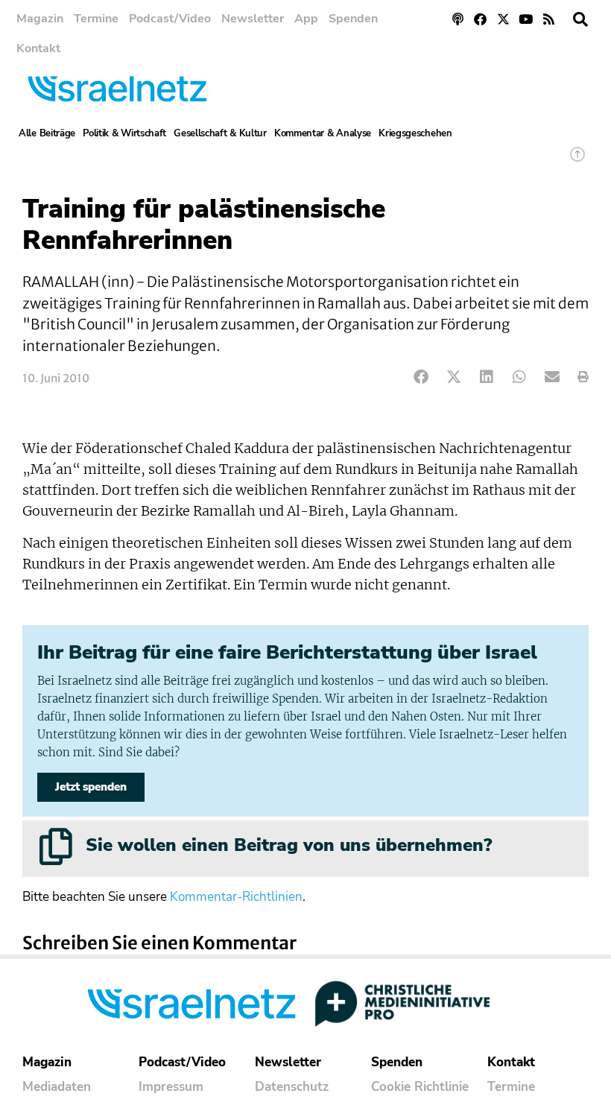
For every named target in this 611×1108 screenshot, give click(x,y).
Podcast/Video (170, 18)
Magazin (39, 18)
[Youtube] (526, 19)
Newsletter (252, 18)
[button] (580, 19)
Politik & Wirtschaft (124, 133)
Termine (96, 18)
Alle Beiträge (47, 133)
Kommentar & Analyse (322, 133)
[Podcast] (457, 19)
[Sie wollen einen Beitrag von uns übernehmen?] (56, 846)
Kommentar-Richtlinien (236, 896)
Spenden (353, 18)
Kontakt (38, 48)
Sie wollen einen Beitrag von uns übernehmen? (289, 845)
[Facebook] (480, 19)
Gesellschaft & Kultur (220, 133)
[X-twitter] (503, 19)
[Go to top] (577, 161)
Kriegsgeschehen (415, 133)
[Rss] (548, 19)
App (306, 18)
